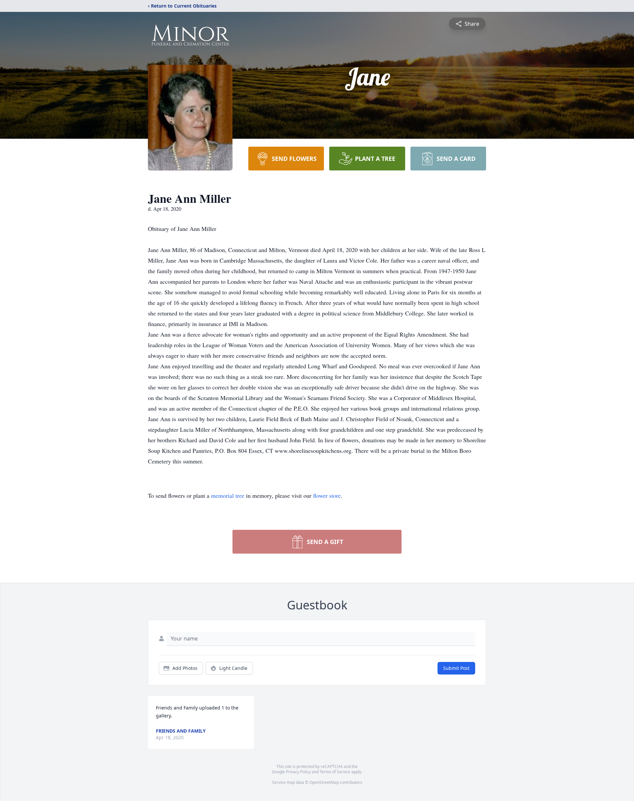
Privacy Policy (298, 772)
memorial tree (227, 495)
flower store (327, 495)
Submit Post (456, 668)
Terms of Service (335, 772)
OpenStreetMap (324, 782)
